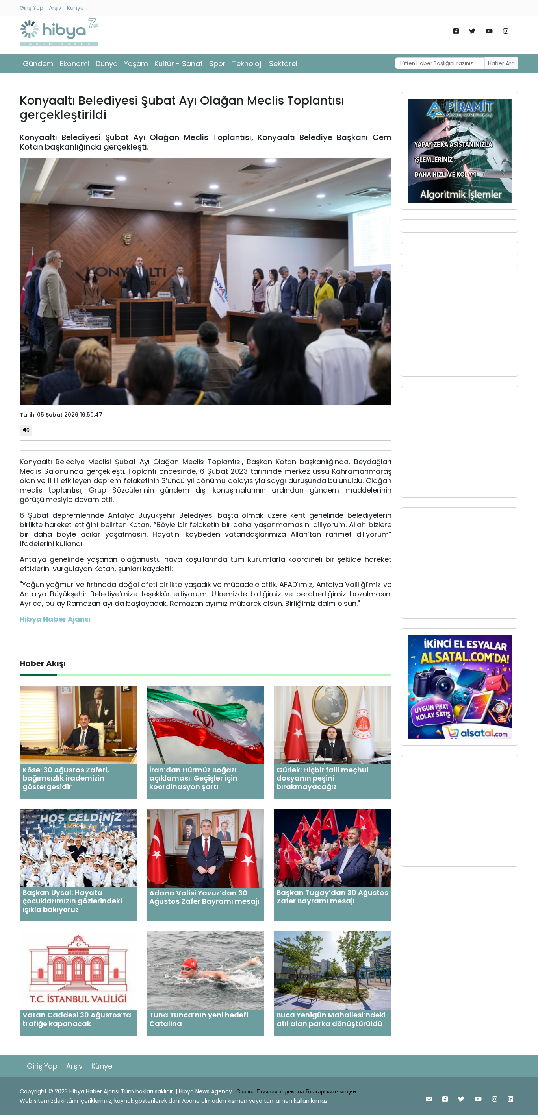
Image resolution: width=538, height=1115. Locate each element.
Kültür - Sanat (178, 63)
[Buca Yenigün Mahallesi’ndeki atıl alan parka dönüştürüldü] (332, 970)
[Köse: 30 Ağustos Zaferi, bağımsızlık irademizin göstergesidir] (78, 724)
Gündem (38, 63)
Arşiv (55, 8)
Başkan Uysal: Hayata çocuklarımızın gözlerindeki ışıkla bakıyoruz (72, 901)
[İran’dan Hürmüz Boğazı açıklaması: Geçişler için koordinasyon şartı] (205, 724)
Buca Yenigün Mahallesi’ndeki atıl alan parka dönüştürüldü (331, 1019)
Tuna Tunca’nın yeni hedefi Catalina (198, 1019)
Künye (75, 8)
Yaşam (136, 63)
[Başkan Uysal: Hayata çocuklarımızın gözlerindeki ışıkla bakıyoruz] (78, 847)
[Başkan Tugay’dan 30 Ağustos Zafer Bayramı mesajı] (332, 847)
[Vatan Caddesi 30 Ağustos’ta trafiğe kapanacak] (78, 970)
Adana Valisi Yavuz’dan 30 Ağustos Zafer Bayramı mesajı (204, 897)
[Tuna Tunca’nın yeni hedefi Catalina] (205, 970)
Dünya (107, 63)
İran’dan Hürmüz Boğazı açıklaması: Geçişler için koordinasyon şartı (193, 778)
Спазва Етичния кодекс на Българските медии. (296, 1091)
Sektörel (283, 63)
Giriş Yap (31, 8)
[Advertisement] (459, 320)
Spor (217, 63)
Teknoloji (247, 63)
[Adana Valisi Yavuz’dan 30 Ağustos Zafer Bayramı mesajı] (205, 847)
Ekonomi (74, 63)
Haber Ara (501, 63)
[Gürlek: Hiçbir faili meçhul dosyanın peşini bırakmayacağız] (332, 724)
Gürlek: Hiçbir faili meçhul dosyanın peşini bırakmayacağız (322, 778)
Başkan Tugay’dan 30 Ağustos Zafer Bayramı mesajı (332, 897)
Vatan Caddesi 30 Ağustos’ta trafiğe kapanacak (76, 1019)
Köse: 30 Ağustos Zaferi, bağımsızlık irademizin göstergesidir (65, 778)
